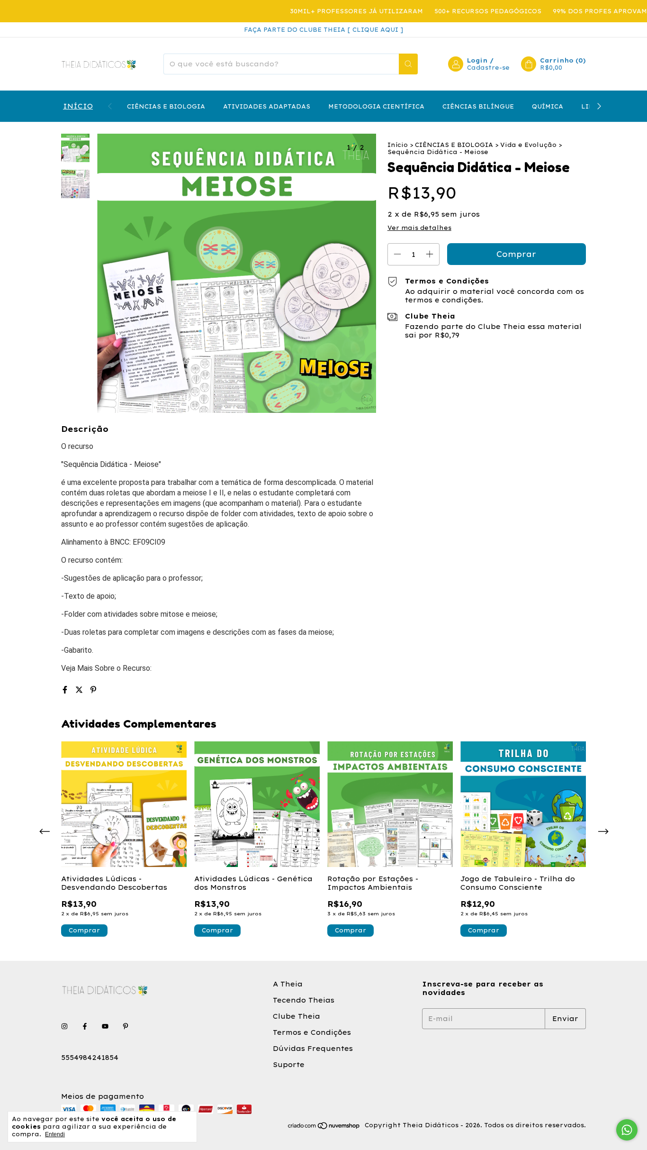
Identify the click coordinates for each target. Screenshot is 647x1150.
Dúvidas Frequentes (313, 1048)
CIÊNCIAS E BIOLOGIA (166, 106)
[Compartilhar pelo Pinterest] (93, 689)
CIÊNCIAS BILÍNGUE (478, 106)
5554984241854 (89, 1057)
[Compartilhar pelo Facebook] (66, 689)
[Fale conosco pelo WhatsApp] (627, 1130)
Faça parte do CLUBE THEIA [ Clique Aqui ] (323, 29)
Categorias (77, 106)
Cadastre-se (488, 67)
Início (397, 144)
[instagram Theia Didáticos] (64, 1026)
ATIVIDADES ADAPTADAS (266, 106)
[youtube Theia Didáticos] (105, 1026)
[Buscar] (408, 64)
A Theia (288, 984)
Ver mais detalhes (419, 227)
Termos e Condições (312, 1032)
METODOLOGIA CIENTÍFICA (376, 106)
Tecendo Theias (303, 1000)
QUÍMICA (547, 106)
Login (477, 60)
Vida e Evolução (528, 144)
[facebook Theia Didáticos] (84, 1026)
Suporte (289, 1064)
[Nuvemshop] (324, 1127)
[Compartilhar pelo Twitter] (80, 689)
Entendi (55, 1134)
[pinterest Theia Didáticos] (125, 1026)
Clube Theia (296, 1016)
